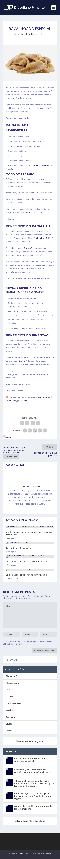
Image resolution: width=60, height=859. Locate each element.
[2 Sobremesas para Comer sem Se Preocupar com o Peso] (30, 527)
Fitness (9, 696)
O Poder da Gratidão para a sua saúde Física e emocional (33, 807)
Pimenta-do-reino (42, 165)
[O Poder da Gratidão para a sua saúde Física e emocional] (9, 808)
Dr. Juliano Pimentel (30, 34)
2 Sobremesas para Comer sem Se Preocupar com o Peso (29, 533)
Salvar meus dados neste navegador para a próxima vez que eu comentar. (28, 642)
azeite (27, 212)
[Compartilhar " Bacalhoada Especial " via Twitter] (27, 423)
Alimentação (12, 676)
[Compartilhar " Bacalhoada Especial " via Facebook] (21, 423)
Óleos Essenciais (14, 703)
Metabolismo (12, 683)
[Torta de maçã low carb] (30, 543)
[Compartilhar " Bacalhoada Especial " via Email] (38, 423)
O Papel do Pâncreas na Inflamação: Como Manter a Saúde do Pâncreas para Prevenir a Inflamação (34, 783)
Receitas (45, 34)
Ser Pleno (10, 717)
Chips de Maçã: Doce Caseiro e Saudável (26, 561)
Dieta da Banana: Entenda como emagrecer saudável (30, 759)
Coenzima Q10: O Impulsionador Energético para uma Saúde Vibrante (32, 770)
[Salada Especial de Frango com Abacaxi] (30, 570)
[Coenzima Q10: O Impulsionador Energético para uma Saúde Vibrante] (9, 771)
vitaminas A (41, 238)
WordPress (47, 853)
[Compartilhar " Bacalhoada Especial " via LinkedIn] (33, 423)
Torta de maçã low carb (18, 548)
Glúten (9, 723)
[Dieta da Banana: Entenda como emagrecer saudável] (9, 760)
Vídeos (9, 730)
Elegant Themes (25, 853)
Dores (8, 689)
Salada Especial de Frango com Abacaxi (26, 574)
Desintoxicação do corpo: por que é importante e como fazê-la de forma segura (32, 796)
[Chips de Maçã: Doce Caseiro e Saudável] (30, 556)
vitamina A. (22, 361)
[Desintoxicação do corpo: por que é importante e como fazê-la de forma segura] (9, 795)
